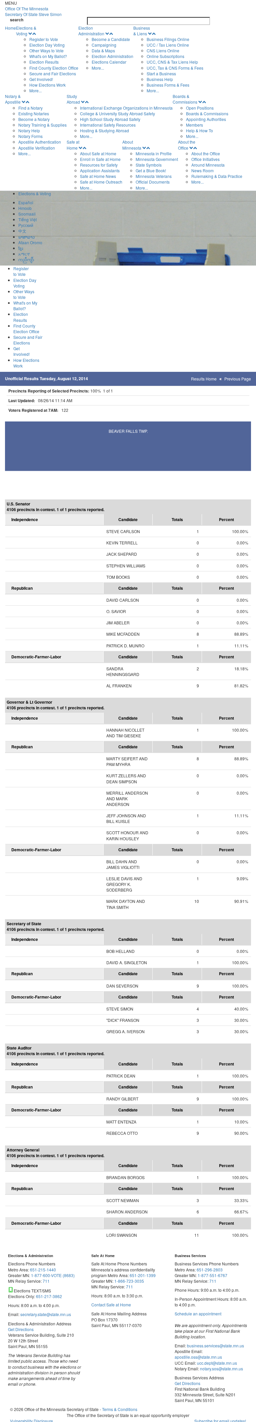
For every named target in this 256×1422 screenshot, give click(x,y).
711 (46, 1281)
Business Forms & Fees (168, 85)
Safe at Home (73, 144)
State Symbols (149, 165)
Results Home (204, 378)
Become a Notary (34, 119)
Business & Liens (141, 30)
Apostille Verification (36, 148)
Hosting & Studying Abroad (104, 130)
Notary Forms (30, 136)
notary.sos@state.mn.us (221, 1368)
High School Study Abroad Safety (110, 119)
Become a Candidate (111, 39)
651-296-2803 (210, 1269)
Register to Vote (43, 39)
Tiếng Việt (27, 219)
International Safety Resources (108, 125)
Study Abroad (73, 99)
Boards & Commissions (185, 99)
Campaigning (104, 45)
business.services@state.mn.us (215, 1345)
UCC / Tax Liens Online (168, 45)
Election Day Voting (47, 45)
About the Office (186, 144)
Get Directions (21, 1329)
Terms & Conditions (119, 1409)
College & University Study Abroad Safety (117, 113)
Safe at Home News (98, 176)
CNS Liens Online (163, 50)
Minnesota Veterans (154, 176)
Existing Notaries (33, 113)
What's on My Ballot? (48, 56)
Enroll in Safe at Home (100, 159)
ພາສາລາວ (26, 237)
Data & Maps (103, 50)
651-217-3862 (49, 1296)
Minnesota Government (157, 159)
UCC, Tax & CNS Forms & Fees (175, 68)
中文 (22, 231)
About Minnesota (131, 144)
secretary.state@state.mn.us (45, 1314)
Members (194, 125)
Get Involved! (41, 79)
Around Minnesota (208, 165)
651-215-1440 (43, 1269)
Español (25, 202)
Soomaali (27, 214)
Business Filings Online (168, 39)
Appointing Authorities (206, 119)
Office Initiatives (205, 159)
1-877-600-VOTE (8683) (53, 1275)
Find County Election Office (53, 68)
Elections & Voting (26, 30)
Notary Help (29, 130)
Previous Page (237, 378)
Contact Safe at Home (111, 1304)
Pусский (25, 225)
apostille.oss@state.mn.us (198, 1357)
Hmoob (25, 208)
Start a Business (161, 73)
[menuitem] (47, 59)
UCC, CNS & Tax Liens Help (172, 62)
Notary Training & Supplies (42, 125)
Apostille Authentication (39, 142)
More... (35, 90)
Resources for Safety (99, 165)
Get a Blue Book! (151, 170)
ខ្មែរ (20, 248)
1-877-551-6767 (212, 1275)
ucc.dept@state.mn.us (216, 1363)
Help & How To (199, 130)
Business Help (160, 79)
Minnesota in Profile (154, 153)
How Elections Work (47, 85)
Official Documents (153, 182)
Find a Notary (30, 108)
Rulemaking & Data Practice (216, 176)
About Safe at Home (98, 153)
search (16, 20)
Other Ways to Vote (46, 50)
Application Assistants (100, 170)
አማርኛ (24, 254)
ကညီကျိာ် (26, 259)
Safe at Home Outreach (101, 182)
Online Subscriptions (165, 56)
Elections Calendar (109, 62)
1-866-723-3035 (129, 1281)
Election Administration (91, 30)
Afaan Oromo (30, 242)
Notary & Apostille (13, 99)
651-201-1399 (143, 1275)
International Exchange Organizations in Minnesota (126, 108)
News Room (202, 170)
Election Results (44, 62)
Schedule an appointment (198, 1313)
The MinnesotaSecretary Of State (33, 11)
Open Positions (200, 108)
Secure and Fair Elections (52, 73)
